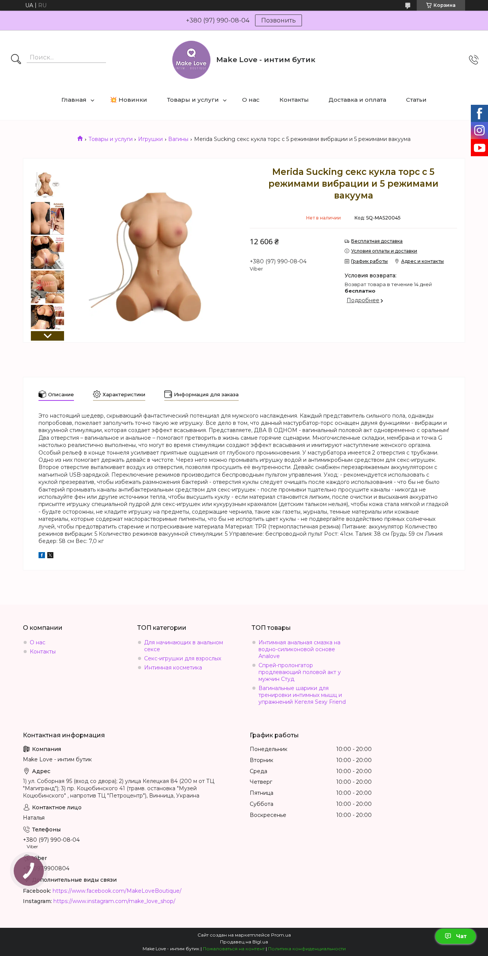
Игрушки (150, 139)
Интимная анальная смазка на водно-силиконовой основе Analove (299, 649)
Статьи (416, 99)
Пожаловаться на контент (234, 948)
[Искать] (16, 60)
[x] (50, 556)
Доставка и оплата (357, 99)
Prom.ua (281, 935)
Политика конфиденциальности (307, 948)
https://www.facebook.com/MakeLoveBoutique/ (117, 890)
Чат (461, 936)
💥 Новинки (128, 99)
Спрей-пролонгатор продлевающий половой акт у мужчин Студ (299, 672)
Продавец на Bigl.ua (244, 942)
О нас (251, 99)
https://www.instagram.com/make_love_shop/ (114, 901)
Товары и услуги (193, 99)
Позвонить (278, 20)
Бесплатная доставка (377, 241)
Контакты (294, 99)
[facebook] (42, 556)
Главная (74, 99)
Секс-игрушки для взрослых (182, 658)
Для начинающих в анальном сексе (183, 646)
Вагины (178, 139)
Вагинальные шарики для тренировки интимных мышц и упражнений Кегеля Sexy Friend (302, 695)
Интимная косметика (173, 667)
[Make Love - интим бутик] (191, 60)
